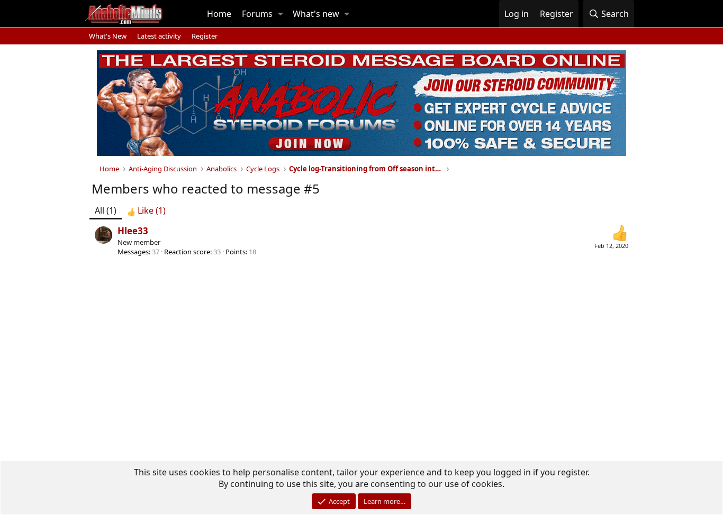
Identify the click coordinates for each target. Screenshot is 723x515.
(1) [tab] (105, 210)
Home (219, 14)
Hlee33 (133, 231)
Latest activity (159, 36)
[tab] (146, 210)
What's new (316, 14)
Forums (257, 14)
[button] (280, 13)
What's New (107, 36)
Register (205, 36)
